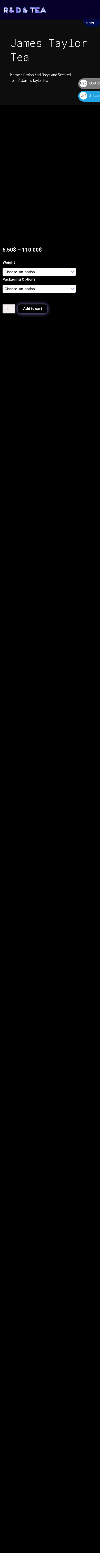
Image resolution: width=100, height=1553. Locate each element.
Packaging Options (19, 279)
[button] (92, 10)
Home (15, 74)
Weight (9, 262)
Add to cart (32, 308)
